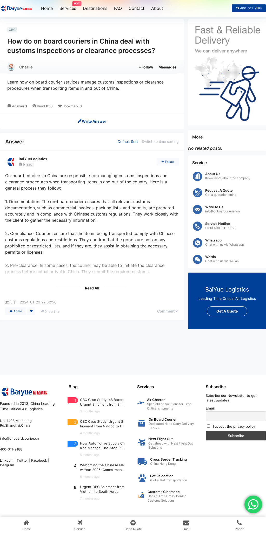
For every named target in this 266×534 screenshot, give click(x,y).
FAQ (118, 8)
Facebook (39, 460)
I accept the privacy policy (234, 426)
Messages (167, 67)
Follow (147, 67)
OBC (12, 30)
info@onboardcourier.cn (19, 438)
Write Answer (94, 121)
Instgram (7, 465)
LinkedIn (7, 460)
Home (47, 8)
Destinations (95, 8)
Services (67, 6)
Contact (136, 8)
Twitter (22, 460)
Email (210, 408)
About (157, 8)
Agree (18, 311)
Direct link (51, 312)
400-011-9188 (11, 449)
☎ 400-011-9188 (249, 8)
